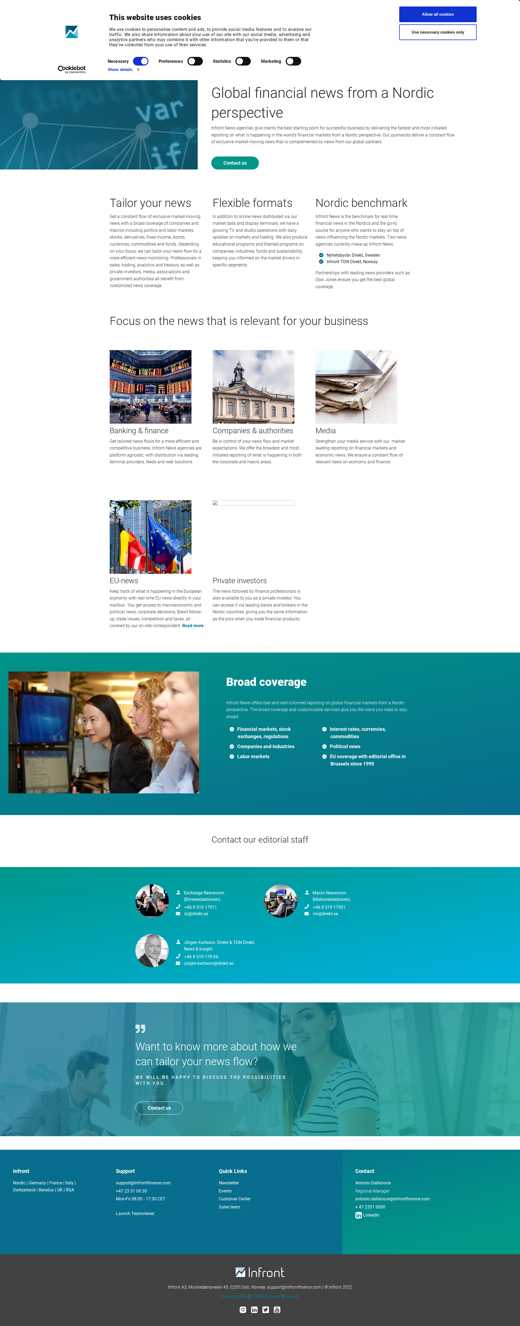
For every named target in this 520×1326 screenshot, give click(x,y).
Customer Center (235, 1198)
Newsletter (229, 1182)
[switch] (195, 61)
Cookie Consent (266, 1296)
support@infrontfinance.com (143, 1182)
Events (225, 1191)
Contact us (235, 163)
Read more (193, 625)
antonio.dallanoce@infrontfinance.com (392, 1198)
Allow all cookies (438, 14)
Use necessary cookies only (438, 32)
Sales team (229, 1207)
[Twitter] (266, 1309)
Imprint (292, 1296)
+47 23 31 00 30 (131, 1191)
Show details (120, 69)
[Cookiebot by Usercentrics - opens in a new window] (72, 70)
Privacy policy (234, 1296)
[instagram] (243, 1309)
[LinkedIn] (254, 1309)
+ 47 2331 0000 (370, 1207)
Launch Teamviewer (135, 1213)
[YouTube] (277, 1309)
